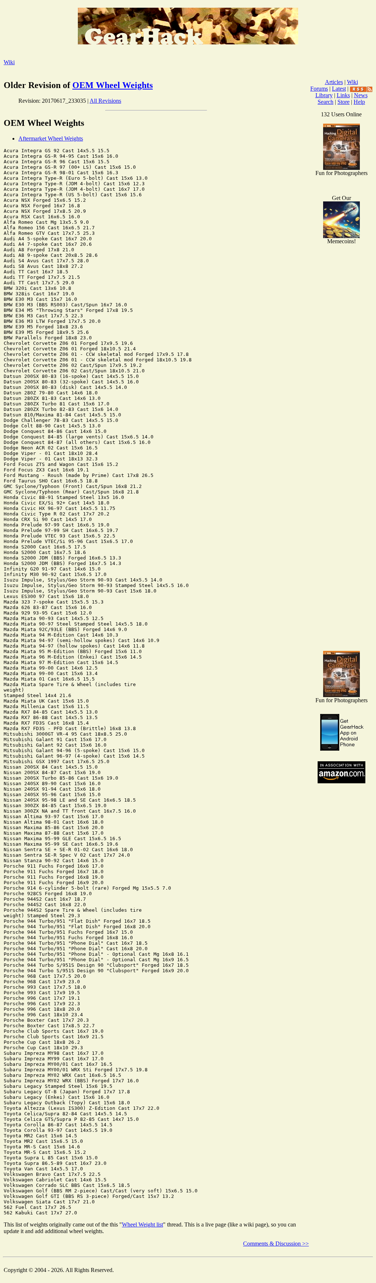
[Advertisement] (341, 528)
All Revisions (105, 101)
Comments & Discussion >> (276, 1243)
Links (343, 95)
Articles (334, 82)
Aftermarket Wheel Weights (50, 138)
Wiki (9, 62)
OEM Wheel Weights (112, 85)
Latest (339, 88)
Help (359, 102)
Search (325, 102)
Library (324, 95)
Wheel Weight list (142, 1224)
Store (343, 102)
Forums (319, 88)
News (361, 95)
